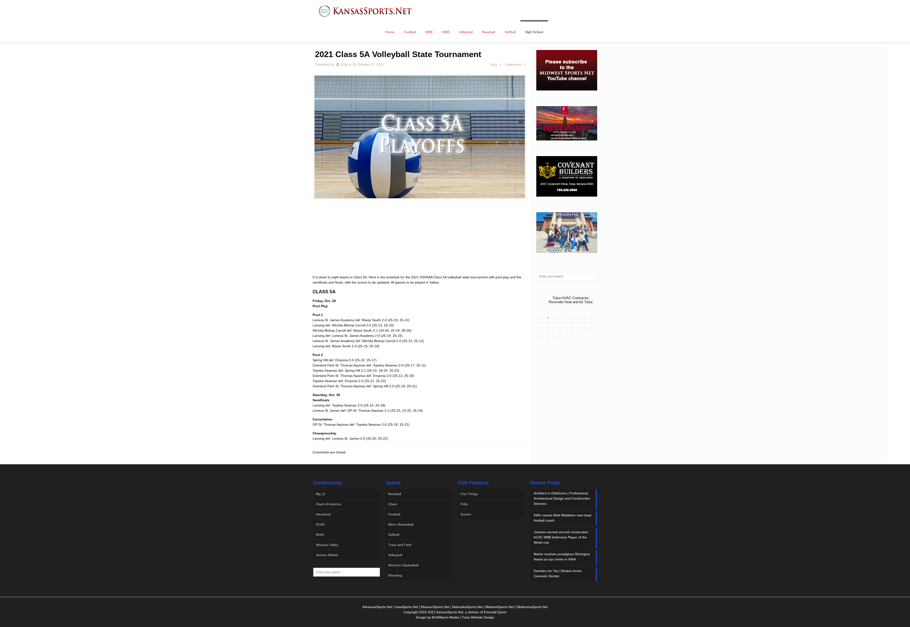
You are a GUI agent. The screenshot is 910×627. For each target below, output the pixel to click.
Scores (465, 514)
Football (394, 514)
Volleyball (395, 555)
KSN (344, 64)
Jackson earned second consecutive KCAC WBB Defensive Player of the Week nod (561, 537)
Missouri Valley (327, 545)
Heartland (323, 514)
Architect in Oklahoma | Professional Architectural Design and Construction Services (562, 498)
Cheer (392, 504)
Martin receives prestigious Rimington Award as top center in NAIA (562, 556)
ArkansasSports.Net (377, 607)
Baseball (394, 494)
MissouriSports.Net (435, 607)
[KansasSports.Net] (365, 10)
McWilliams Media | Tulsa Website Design (463, 617)
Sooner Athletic (327, 555)
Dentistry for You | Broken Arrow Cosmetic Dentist (558, 573)
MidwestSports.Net (499, 607)
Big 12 (320, 494)
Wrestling (395, 575)
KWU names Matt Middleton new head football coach (562, 517)
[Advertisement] (420, 243)
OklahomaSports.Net (532, 607)
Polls (464, 504)
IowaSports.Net (406, 607)
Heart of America (328, 504)
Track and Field (399, 545)
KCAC (320, 524)
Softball (393, 535)
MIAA (320, 535)
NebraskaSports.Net (467, 607)
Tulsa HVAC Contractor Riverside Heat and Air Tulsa (570, 300)
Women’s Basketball (403, 565)
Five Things (469, 494)
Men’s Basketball (401, 524)
